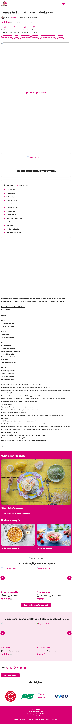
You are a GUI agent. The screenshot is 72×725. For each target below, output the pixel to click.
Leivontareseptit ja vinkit (48, 37)
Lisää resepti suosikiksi (10, 675)
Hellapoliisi (13, 17)
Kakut (16, 37)
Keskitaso (60, 37)
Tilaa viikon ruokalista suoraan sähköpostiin (16, 514)
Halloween (35, 37)
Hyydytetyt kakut (7, 37)
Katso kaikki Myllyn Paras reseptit (36, 605)
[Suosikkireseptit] (63, 4)
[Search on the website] (59, 4)
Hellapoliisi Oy (36, 716)
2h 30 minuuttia (25, 37)
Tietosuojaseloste (36, 709)
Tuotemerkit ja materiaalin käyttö (36, 714)
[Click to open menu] (70, 3)
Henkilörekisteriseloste (36, 711)
